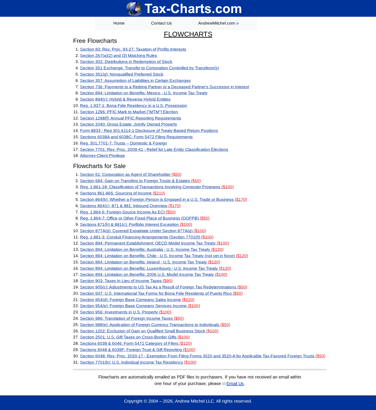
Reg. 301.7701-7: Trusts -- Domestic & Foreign (123, 143)
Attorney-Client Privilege (102, 155)
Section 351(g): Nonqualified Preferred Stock (121, 74)
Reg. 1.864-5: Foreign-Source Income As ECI (128, 212)
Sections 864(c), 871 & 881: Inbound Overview (130, 205)
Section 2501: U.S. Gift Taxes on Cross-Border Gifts (135, 337)
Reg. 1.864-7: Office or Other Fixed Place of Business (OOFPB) (145, 218)
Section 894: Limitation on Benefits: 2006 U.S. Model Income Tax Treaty (153, 274)
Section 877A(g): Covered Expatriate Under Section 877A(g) (143, 230)
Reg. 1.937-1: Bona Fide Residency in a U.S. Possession (133, 105)
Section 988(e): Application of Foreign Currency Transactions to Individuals (155, 324)
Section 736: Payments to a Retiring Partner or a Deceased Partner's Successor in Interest (164, 87)
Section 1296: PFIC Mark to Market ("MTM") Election (129, 112)
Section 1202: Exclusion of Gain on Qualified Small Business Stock (149, 331)
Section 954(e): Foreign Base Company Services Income (140, 305)
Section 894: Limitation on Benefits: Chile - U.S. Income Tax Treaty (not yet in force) (164, 255)
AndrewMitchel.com (217, 23)
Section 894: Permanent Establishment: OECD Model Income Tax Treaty (154, 243)
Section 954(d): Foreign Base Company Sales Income (137, 299)
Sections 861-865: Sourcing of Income (122, 193)
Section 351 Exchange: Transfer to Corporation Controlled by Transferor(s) (149, 68)
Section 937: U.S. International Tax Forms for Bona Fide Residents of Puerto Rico (161, 293)
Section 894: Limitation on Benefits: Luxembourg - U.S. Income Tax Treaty (155, 268)
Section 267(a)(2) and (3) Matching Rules (118, 55)
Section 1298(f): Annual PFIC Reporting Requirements (130, 118)
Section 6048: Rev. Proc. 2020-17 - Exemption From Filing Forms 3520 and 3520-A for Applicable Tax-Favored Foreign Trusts (202, 356)
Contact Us (161, 23)
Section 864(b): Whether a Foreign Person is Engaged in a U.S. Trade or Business (163, 199)
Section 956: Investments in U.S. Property (125, 312)
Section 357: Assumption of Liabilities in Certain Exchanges (135, 80)
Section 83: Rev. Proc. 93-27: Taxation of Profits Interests (133, 49)
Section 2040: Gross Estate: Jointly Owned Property (128, 124)
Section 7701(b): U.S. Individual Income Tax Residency (138, 362)
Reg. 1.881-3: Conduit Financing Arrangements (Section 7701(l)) (146, 237)
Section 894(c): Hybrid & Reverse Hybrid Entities (125, 99)
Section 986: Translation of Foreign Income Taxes (132, 318)
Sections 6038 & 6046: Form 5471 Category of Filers (136, 343)
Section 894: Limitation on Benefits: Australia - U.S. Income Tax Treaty (151, 249)
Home (119, 23)
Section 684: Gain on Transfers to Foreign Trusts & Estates (140, 180)
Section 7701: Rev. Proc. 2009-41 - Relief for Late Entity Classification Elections (154, 149)
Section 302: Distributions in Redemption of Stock (126, 61)
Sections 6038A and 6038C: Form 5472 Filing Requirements (136, 137)
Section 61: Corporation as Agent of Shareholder (130, 174)
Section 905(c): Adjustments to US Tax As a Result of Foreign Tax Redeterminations (163, 287)
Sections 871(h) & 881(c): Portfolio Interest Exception (136, 224)
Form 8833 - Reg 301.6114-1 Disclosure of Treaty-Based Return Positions (149, 130)
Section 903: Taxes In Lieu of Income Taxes (126, 280)
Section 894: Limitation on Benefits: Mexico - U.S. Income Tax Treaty (144, 93)
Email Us (235, 383)
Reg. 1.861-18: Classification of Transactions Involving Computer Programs (157, 187)
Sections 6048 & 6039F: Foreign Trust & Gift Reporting (137, 349)
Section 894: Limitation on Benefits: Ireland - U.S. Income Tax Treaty (150, 262)
